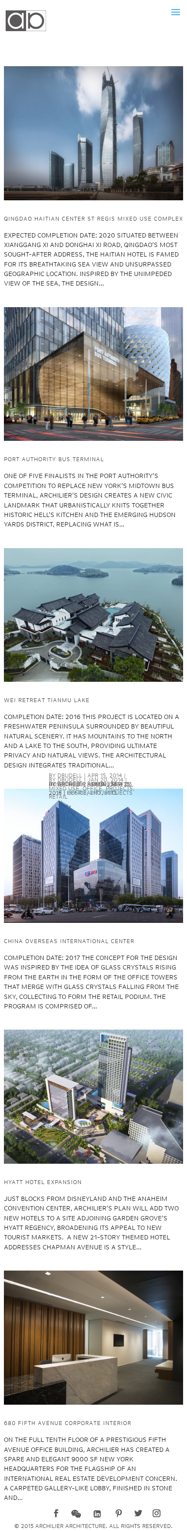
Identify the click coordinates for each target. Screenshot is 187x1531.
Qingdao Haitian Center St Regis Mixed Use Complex (93, 219)
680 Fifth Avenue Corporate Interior (67, 1423)
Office (77, 793)
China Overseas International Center (69, 941)
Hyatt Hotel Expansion (43, 1182)
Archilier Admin (81, 784)
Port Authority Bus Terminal (54, 459)
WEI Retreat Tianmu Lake (47, 700)
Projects (103, 793)
